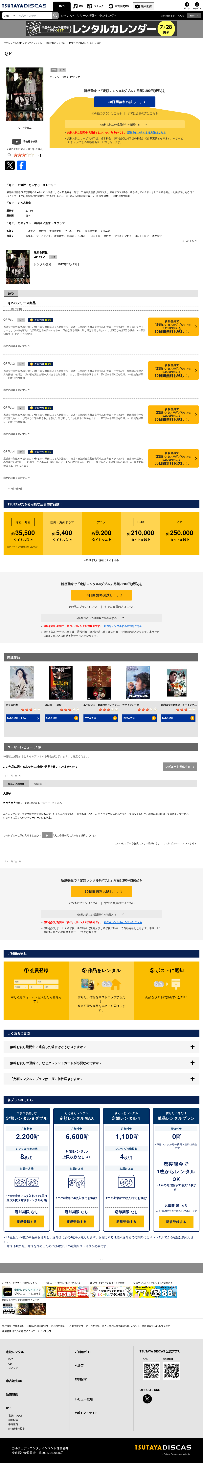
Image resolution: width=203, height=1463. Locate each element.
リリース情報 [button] (86, 15)
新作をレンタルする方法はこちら (146, 132)
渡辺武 (42, 230)
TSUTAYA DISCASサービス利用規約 (45, 1325)
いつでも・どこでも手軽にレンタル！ (20, 1282)
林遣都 (70, 235)
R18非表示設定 (16, 1428)
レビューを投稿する (178, 766)
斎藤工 (29, 235)
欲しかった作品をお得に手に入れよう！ (65, 1282)
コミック (99, 6)
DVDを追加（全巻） (17, 718)
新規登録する (27, 1221)
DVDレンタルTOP (13, 42)
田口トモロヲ (142, 235)
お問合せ (81, 1379)
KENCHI (82, 235)
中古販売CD (122, 6)
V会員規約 (18, 1325)
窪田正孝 (95, 235)
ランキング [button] (106, 15)
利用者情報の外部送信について (18, 1331)
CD (81, 6)
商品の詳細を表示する (15, 345)
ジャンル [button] (67, 15)
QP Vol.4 (40, 256)
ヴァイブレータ (130, 704)
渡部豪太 (59, 235)
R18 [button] (192, 15)
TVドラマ (75, 76)
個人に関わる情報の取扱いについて (121, 1325)
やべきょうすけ (73, 230)
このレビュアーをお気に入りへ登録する (136, 843)
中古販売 (13, 1424)
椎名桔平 (157, 235)
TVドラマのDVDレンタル (81, 42)
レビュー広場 (84, 1399)
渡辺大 (107, 235)
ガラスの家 (12, 704)
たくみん (57, 802)
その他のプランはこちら (106, 113)
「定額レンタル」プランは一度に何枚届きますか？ (46, 1078)
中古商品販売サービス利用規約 (83, 1325)
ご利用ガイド (168, 15)
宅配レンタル (15, 1415)
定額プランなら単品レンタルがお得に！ (153, 1282)
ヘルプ (181, 15)
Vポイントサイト (86, 1413)
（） (40, 155)
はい (47, 835)
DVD (61, 6)
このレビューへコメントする (179, 843)
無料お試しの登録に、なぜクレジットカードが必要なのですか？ (56, 1063)
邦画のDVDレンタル (55, 42)
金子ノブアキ (43, 235)
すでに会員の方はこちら (142, 113)
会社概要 (6, 1325)
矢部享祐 (105, 230)
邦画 (63, 76)
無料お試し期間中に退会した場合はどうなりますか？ (48, 1046)
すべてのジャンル (33, 42)
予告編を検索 (30, 141)
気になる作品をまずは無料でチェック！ (21, 1299)
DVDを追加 (51, 718)
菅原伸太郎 (55, 230)
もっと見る (188, 241)
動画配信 (146, 6)
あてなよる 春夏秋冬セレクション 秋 (104, 704)
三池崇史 (30, 230)
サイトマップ (44, 1331)
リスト (187, 8)
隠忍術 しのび (53, 704)
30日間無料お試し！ (125, 101)
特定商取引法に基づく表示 (156, 1325)
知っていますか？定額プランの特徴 (107, 1282)
